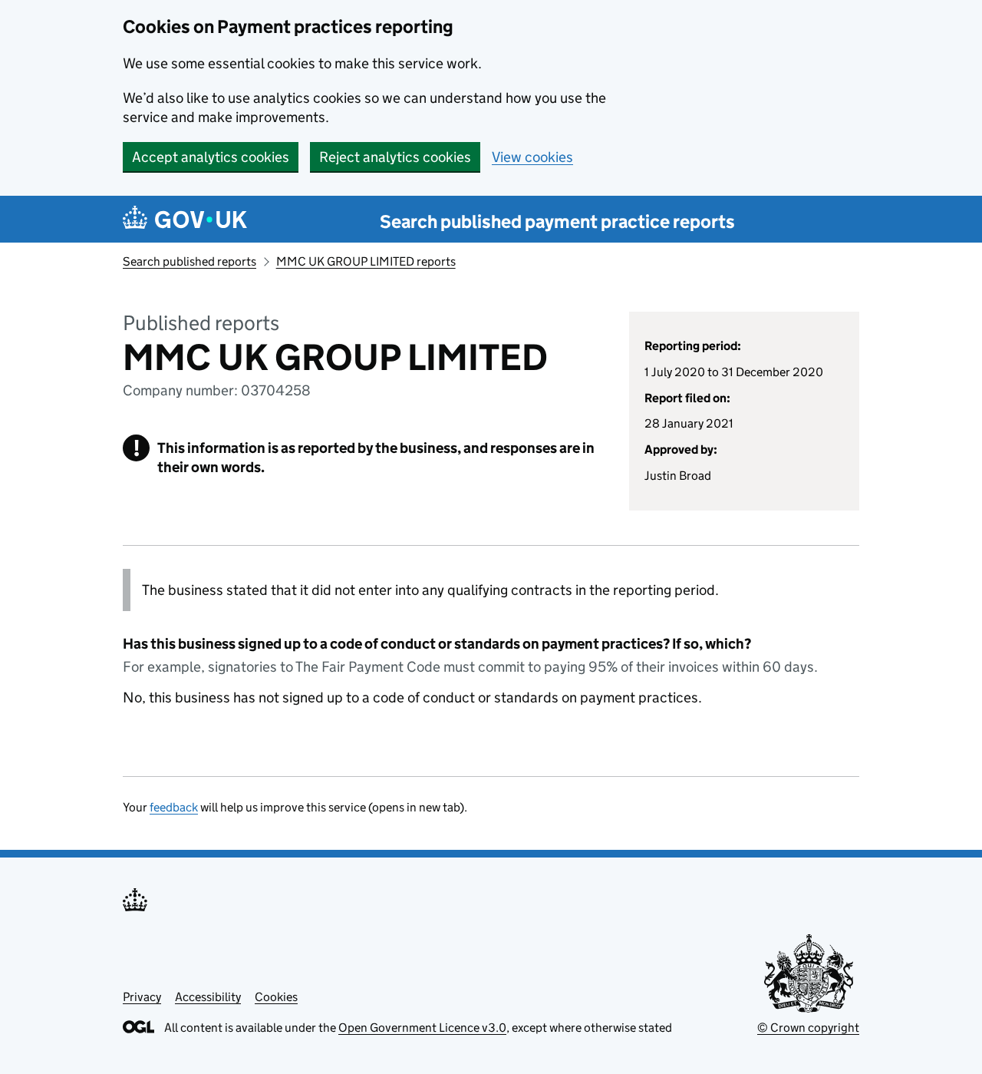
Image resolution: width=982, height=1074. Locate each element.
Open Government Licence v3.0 (422, 1027)
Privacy (142, 997)
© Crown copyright (808, 1027)
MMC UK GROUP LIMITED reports (366, 261)
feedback (174, 807)
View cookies (532, 157)
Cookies (276, 997)
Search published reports (189, 261)
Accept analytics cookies (210, 157)
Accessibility (208, 997)
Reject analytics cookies (395, 157)
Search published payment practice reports (557, 221)
